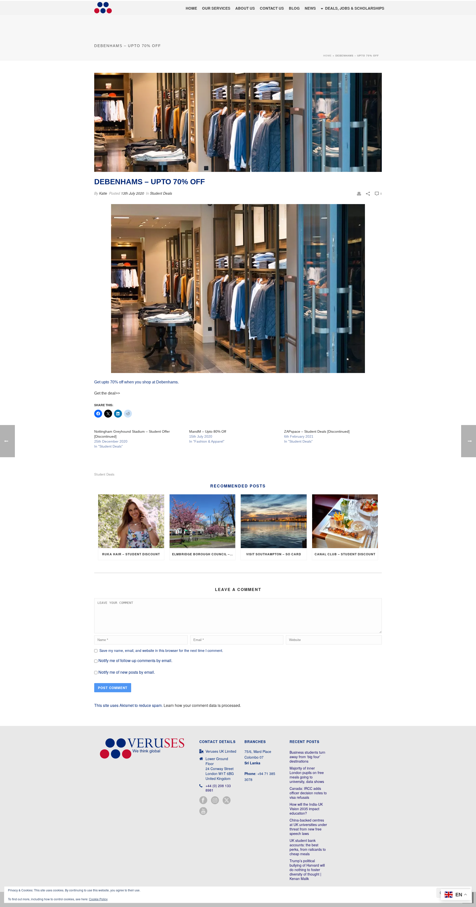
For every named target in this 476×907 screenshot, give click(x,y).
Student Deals (161, 193)
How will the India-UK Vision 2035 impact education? (306, 808)
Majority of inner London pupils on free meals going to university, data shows (307, 775)
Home (191, 8)
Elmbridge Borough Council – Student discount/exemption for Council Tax (204, 554)
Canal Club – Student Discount (345, 554)
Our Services (216, 8)
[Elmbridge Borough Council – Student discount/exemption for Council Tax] (203, 521)
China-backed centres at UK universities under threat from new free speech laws (308, 827)
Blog (294, 8)
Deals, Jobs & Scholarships (354, 8)
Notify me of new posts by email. (126, 672)
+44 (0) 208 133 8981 (218, 787)
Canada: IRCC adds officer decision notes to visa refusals (308, 793)
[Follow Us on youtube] (203, 811)
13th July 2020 (132, 193)
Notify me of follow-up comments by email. (135, 660)
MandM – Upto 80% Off (207, 431)
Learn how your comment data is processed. (202, 705)
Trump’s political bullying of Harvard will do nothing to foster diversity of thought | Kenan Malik (307, 869)
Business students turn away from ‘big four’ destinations (307, 756)
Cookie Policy (98, 899)
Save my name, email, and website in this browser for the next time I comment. (161, 650)
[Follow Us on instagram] (215, 800)
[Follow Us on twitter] (227, 800)
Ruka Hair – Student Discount (131, 554)
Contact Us (272, 8)
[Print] (359, 193)
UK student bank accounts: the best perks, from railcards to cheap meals (308, 847)
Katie (103, 193)
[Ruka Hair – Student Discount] (131, 521)
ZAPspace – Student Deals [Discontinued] (317, 431)
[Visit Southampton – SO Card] (274, 521)
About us (245, 8)
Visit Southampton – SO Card (273, 554)
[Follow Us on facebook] (203, 800)
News (310, 8)
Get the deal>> (107, 393)
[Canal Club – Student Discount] (345, 521)
